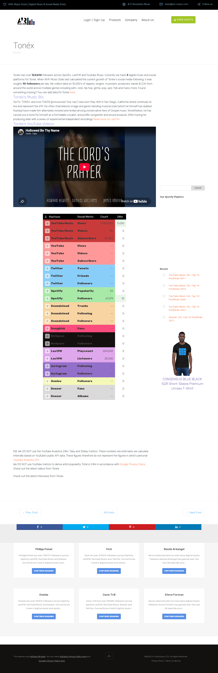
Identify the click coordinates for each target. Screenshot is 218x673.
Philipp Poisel (43, 549)
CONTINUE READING (44, 571)
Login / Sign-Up (94, 20)
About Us (148, 20)
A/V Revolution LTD (160, 656)
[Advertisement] (84, 426)
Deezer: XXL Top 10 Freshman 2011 (185, 318)
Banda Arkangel (174, 549)
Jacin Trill (108, 594)
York (109, 549)
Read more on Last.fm (106, 119)
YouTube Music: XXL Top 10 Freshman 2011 (184, 276)
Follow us (208, 4)
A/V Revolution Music (139, 4)
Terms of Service (173, 661)
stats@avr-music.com (176, 4)
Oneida (43, 594)
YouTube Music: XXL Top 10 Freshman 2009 (184, 297)
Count (104, 216)
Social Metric (85, 216)
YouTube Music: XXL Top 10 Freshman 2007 (184, 308)
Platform (54, 216)
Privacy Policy (158, 661)
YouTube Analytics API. (26, 459)
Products (115, 20)
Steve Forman (174, 594)
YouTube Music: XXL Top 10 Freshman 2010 (184, 287)
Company (131, 20)
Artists (17, 52)
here (72, 92)
